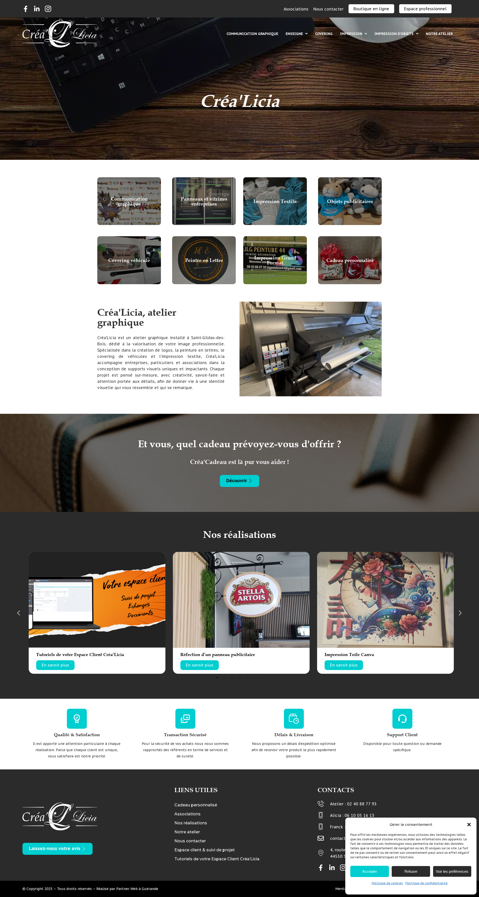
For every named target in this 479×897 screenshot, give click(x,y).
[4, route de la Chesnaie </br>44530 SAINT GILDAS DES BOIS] (321, 853)
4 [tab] (239, 677)
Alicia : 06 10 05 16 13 (352, 815)
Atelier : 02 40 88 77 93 (353, 803)
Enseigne (294, 33)
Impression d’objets (394, 33)
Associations (187, 814)
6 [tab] (254, 677)
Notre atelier (439, 33)
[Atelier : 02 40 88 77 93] (321, 804)
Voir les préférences (452, 871)
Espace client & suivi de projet (204, 850)
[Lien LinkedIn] (37, 9)
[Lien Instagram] (48, 9)
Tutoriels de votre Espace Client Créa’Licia (216, 859)
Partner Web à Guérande (137, 889)
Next (460, 612)
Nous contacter (190, 841)
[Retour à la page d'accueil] (59, 33)
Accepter (369, 871)
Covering (324, 33)
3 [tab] (232, 677)
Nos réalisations (190, 823)
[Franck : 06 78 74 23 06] (321, 827)
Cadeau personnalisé (195, 805)
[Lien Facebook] (25, 9)
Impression (351, 33)
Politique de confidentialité (426, 883)
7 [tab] (261, 677)
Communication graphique (252, 33)
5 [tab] (246, 677)
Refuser (410, 871)
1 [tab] (217, 677)
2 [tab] (224, 677)
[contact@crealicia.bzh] (321, 838)
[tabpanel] (97, 613)
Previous (18, 612)
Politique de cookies (387, 883)
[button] (469, 824)
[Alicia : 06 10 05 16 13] (321, 815)
